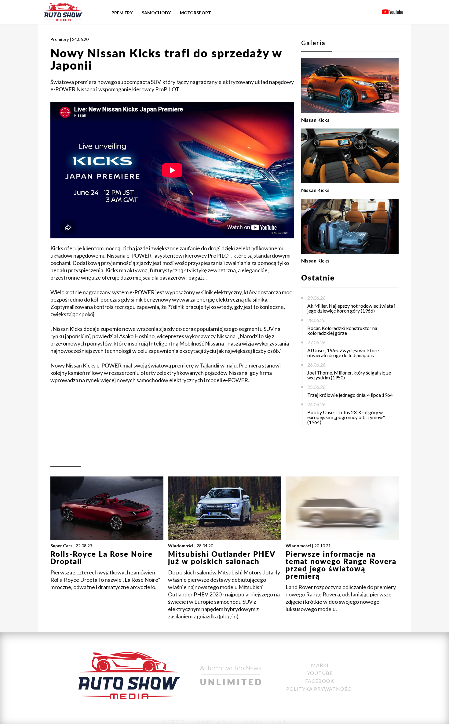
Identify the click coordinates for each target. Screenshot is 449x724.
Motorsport (195, 12)
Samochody (156, 12)
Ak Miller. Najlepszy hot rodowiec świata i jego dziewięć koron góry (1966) (351, 308)
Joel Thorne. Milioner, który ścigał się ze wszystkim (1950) (349, 375)
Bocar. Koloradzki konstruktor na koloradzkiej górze (342, 330)
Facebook (319, 681)
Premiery (122, 12)
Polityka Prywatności (319, 689)
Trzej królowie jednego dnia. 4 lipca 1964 (350, 395)
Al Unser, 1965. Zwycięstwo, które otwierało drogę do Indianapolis (343, 352)
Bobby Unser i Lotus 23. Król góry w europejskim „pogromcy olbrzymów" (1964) (346, 417)
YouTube (320, 673)
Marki (320, 665)
